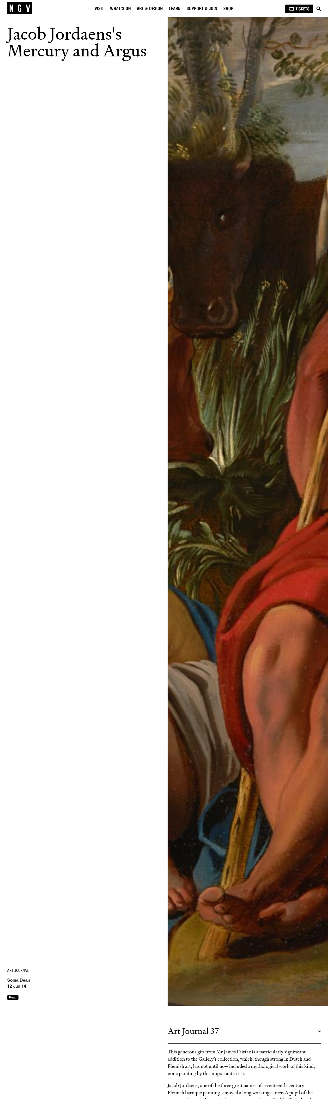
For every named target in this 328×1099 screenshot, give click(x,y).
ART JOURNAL (18, 971)
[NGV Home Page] (19, 8)
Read (13, 997)
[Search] (318, 9)
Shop (228, 9)
